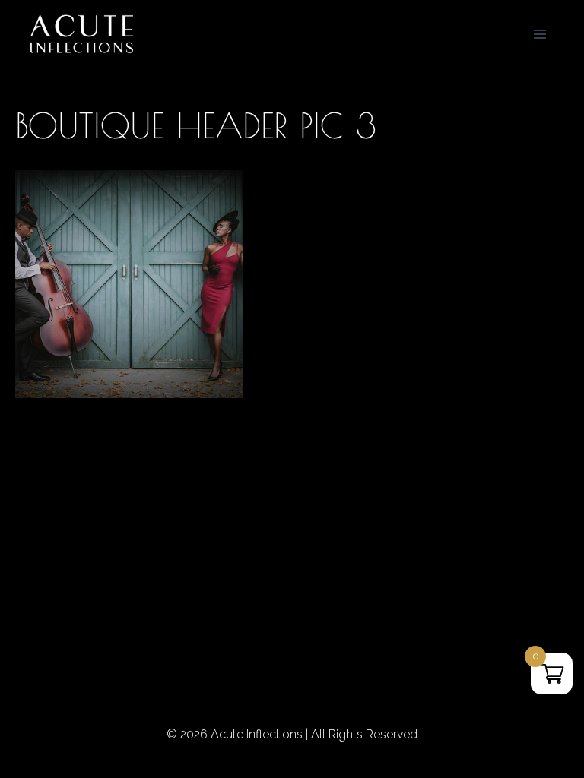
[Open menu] (539, 34)
